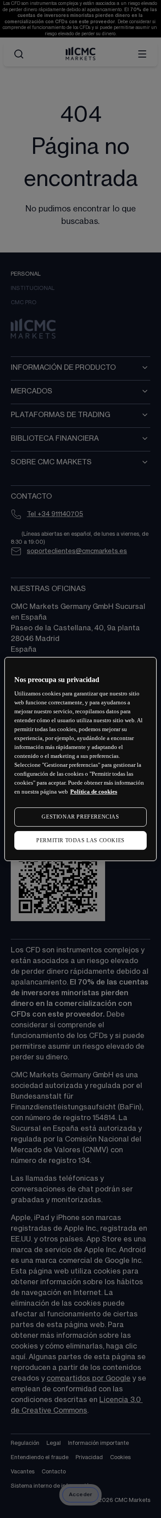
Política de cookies (93, 791)
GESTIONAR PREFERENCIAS (80, 817)
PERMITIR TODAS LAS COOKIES (80, 840)
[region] (80, 759)
